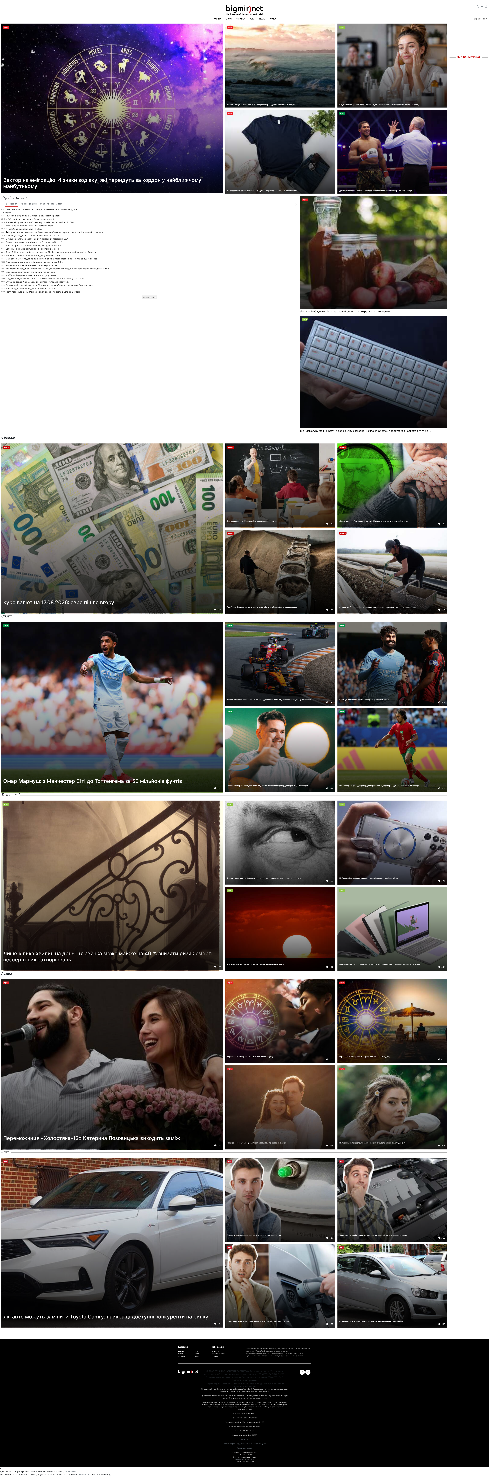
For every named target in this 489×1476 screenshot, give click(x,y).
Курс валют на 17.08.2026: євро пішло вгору (58, 602)
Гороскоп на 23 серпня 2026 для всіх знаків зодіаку (250, 1057)
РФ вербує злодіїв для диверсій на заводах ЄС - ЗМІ (32, 235)
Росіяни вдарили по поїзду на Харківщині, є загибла (32, 288)
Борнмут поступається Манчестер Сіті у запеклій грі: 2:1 (34, 242)
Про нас (215, 1356)
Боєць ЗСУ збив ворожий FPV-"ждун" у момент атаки (33, 255)
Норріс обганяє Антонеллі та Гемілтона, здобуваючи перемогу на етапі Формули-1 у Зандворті (56, 232)
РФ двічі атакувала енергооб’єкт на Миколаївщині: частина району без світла (45, 278)
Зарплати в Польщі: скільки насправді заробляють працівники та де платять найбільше (377, 607)
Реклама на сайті (218, 1354)
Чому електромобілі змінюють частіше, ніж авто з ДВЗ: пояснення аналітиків (373, 1235)
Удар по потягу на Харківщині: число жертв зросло (32, 265)
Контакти (215, 1351)
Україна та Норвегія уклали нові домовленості (29, 225)
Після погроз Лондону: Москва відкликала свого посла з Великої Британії (43, 292)
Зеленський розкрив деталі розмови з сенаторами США (34, 262)
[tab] (11, 204)
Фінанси (240, 18)
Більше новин (149, 297)
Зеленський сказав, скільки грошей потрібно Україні (32, 249)
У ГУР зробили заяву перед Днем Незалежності (30, 219)
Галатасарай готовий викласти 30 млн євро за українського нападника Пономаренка (49, 285)
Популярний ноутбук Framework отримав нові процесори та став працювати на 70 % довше (379, 964)
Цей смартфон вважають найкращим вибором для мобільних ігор (368, 878)
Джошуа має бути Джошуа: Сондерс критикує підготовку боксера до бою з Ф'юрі (375, 191)
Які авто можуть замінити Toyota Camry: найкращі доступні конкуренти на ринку (105, 1316)
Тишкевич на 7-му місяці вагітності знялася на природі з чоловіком (257, 1143)
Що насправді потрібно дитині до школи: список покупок (252, 521)
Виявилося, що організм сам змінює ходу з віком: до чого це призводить (95, 186)
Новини (217, 18)
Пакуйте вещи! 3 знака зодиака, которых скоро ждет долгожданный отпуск (261, 105)
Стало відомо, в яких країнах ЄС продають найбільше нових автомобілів (371, 1321)
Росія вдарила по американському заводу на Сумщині (33, 245)
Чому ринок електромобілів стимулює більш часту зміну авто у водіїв (258, 1321)
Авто (252, 18)
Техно (262, 18)
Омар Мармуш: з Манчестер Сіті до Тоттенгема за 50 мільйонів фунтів (41, 209)
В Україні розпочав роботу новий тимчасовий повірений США (37, 239)
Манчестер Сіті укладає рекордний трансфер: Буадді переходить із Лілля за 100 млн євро (51, 258)
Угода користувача (244, 1448)
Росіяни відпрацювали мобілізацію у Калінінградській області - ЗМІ (40, 222)
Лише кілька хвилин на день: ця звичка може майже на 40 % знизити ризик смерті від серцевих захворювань (108, 956)
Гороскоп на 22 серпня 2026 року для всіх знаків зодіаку (364, 1057)
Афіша (273, 18)
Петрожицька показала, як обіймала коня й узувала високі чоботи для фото (372, 1143)
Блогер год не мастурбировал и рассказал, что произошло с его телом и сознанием (264, 878)
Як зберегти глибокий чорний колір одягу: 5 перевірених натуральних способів (262, 191)
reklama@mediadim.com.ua (244, 1459)
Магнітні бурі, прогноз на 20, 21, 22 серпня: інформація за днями (255, 964)
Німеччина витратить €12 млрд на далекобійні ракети (33, 215)
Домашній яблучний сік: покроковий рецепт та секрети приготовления (345, 311)
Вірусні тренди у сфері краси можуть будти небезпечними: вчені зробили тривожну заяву (379, 105)
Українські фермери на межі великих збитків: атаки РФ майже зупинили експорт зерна (265, 607)
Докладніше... (70, 1471)
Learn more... (85, 1474)
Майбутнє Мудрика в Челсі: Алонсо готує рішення (31, 275)
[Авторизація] (486, 6)
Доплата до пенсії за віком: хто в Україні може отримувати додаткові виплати (373, 521)
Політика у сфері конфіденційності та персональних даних (244, 1444)
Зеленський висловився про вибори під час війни (31, 272)
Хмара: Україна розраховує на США (24, 229)
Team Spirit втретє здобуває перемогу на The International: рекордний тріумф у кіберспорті (52, 252)
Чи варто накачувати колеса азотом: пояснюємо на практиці (254, 1235)
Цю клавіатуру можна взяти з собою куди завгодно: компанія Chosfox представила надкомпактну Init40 (365, 430)
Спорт (229, 18)
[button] (102, 190)
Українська (480, 18)
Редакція (244, 1439)
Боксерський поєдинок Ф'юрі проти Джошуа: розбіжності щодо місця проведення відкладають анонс (57, 268)
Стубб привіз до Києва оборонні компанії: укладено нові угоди (37, 282)
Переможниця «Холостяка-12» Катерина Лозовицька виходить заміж (91, 1138)
